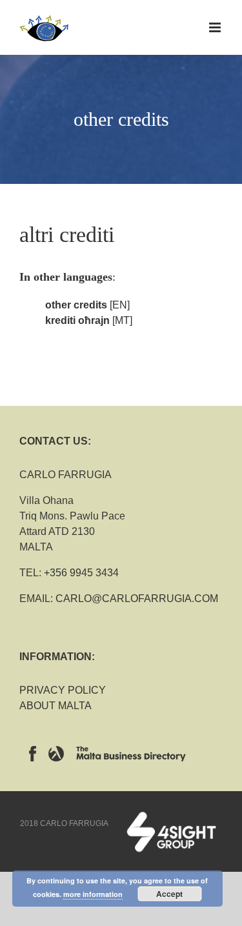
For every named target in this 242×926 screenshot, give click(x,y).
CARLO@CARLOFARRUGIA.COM (136, 598)
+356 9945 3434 (81, 572)
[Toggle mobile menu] (216, 27)
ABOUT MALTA (55, 705)
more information (93, 894)
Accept (169, 894)
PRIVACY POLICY (62, 690)
